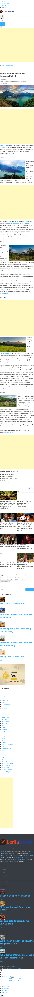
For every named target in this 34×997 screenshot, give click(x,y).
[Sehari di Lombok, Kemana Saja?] (2, 892)
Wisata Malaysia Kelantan (8, 772)
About (3, 872)
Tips (3, 751)
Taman (3, 746)
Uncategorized (5, 755)
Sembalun (9, 579)
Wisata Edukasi (6, 765)
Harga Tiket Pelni (6, 704)
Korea (3, 736)
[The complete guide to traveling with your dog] (2, 624)
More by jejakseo (4, 586)
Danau (3, 698)
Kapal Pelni (5, 729)
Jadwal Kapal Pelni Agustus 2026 (11, 981)
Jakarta (3, 713)
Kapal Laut (4, 727)
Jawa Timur (5, 723)
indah (23, 575)
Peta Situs (4, 5)
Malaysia (4, 742)
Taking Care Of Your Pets (12, 656)
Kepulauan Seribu (6, 732)
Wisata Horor (5, 767)
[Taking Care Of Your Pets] (2, 652)
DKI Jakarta (5, 700)
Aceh (3, 692)
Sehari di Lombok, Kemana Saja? (16, 896)
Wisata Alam (5, 761)
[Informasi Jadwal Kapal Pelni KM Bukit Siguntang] (2, 638)
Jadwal (3, 711)
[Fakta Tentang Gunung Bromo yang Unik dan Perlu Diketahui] (2, 951)
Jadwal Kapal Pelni (21, 857)
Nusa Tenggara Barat (7, 65)
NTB (9, 577)
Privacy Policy (5, 1)
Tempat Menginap (6, 748)
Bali (3, 694)
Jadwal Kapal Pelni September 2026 (12, 979)
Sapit (28, 577)
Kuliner (3, 738)
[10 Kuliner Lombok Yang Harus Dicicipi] (2, 903)
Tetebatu (23, 579)
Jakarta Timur (5, 715)
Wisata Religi (5, 774)
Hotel (3, 706)
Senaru (16, 579)
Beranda (4, 869)
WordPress (10, 968)
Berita (3, 696)
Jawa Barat (5, 719)
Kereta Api (4, 734)
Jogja (3, 725)
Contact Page (5, 3)
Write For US (5, 7)
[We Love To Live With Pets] (2, 599)
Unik (3, 757)
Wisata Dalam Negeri (7, 70)
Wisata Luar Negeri (7, 769)
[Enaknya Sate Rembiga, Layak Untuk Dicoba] (2, 917)
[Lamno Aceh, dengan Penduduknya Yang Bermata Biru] (2, 937)
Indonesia (4, 709)
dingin (17, 575)
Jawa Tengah (5, 721)
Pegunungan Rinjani (19, 577)
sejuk (2, 579)
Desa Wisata (10, 575)
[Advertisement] (17, 45)
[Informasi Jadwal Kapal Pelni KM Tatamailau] (2, 610)
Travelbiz (12, 966)
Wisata (3, 68)
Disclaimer (4, 879)
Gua (3, 702)
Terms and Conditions (8, 882)
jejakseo (5, 79)
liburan (29, 575)
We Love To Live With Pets (13, 603)
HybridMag (18, 968)
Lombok (3, 577)
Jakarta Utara (5, 717)
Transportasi (5, 753)
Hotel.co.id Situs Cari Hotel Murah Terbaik (14, 859)
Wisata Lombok (5, 581)
